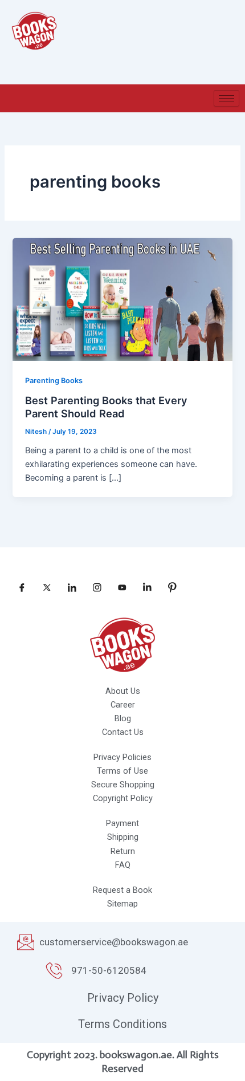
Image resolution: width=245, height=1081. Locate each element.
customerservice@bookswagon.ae (113, 942)
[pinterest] (168, 587)
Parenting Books (54, 380)
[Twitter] (42, 587)
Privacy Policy (122, 998)
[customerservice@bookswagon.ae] (25, 941)
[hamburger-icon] (226, 98)
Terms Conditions (122, 1024)
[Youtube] (117, 587)
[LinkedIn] (67, 587)
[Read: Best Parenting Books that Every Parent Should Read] (122, 299)
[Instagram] (92, 587)
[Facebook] (17, 587)
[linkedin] (143, 587)
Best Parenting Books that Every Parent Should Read (106, 407)
